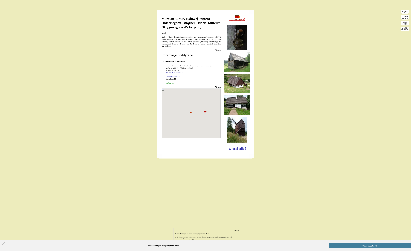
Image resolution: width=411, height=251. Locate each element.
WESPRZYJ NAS (369, 245)
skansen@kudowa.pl (173, 76)
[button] (191, 112)
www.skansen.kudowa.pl (174, 72)
